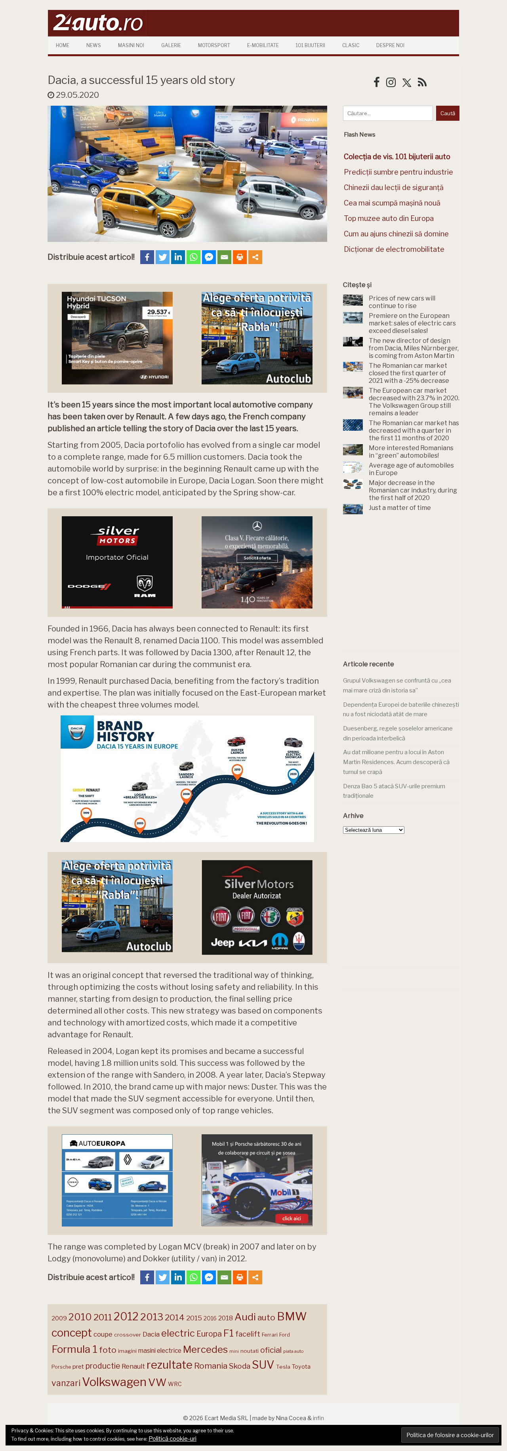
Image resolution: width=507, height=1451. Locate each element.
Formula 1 (74, 1349)
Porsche (61, 1367)
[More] (255, 257)
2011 (102, 1317)
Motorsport (214, 45)
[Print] (240, 257)
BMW (292, 1316)
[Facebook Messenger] (209, 257)
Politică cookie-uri (172, 1438)
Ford (284, 1335)
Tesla (283, 1367)
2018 (225, 1318)
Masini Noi (131, 45)
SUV (263, 1364)
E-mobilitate (263, 45)
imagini (127, 1351)
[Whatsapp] (193, 257)
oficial (271, 1350)
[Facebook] (147, 257)
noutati (249, 1351)
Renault (133, 1366)
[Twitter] (163, 257)
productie (103, 1366)
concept (71, 1332)
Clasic (350, 45)
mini (234, 1351)
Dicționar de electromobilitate (394, 249)
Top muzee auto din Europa (389, 218)
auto (266, 1317)
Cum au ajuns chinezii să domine (396, 234)
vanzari (65, 1383)
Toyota (301, 1366)
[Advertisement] (402, 587)
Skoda (239, 1366)
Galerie (171, 45)
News (93, 45)
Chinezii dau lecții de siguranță (394, 187)
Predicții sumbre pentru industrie (398, 172)
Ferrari (270, 1334)
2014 (175, 1317)
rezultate (170, 1364)
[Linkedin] (178, 257)
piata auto (293, 1351)
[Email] (224, 257)
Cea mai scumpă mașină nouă (392, 203)
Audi (245, 1317)
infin (318, 1418)
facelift (247, 1334)
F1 (228, 1333)
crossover (127, 1334)
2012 (126, 1316)
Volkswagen (114, 1382)
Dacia (151, 1334)
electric (178, 1333)
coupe (102, 1334)
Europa (209, 1334)
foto (107, 1350)
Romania (210, 1366)
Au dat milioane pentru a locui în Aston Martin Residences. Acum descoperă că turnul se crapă (396, 762)
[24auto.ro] (97, 33)
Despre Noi (390, 45)
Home (62, 45)
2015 (194, 1318)
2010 (80, 1317)
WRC (175, 1384)
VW (157, 1382)
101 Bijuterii (310, 45)
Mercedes (205, 1349)
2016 (210, 1318)
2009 (59, 1318)
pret (78, 1366)
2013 (151, 1317)
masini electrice (159, 1350)
